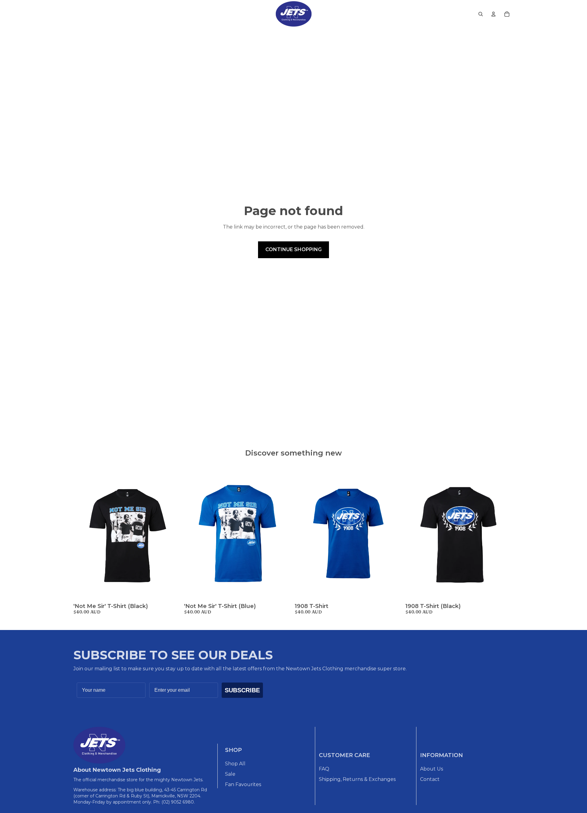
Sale (230, 774)
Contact (430, 779)
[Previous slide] (82, 533)
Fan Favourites (243, 784)
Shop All (235, 764)
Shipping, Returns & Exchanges (357, 779)
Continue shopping (293, 249)
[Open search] (480, 14)
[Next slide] (172, 533)
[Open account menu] (493, 14)
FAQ (324, 769)
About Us (431, 769)
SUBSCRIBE (242, 690)
